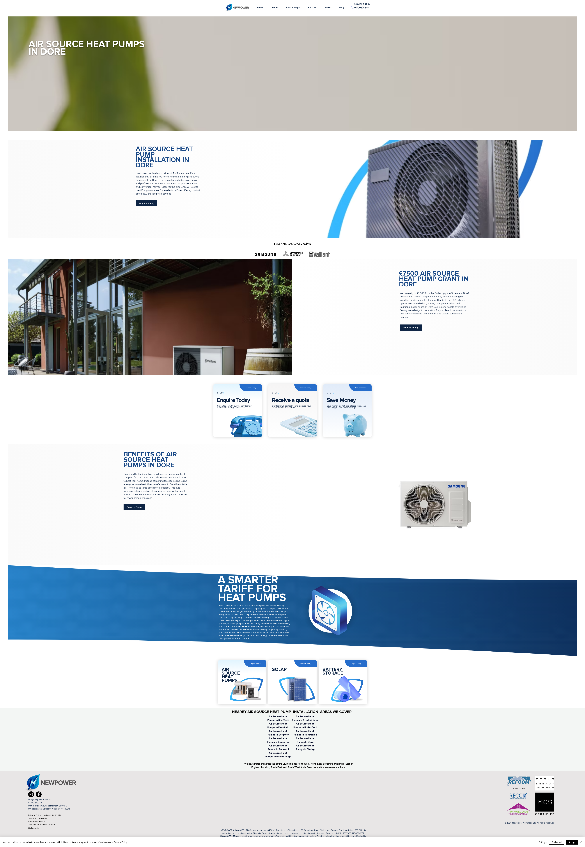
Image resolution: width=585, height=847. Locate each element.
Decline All (556, 842)
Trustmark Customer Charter (41, 824)
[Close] (581, 842)
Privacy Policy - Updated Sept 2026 (44, 815)
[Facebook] (39, 794)
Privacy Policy (120, 842)
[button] (328, 8)
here (342, 767)
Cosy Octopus (251, 614)
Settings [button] (542, 842)
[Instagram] (31, 794)
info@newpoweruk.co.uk (39, 799)
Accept (572, 842)
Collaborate (33, 828)
